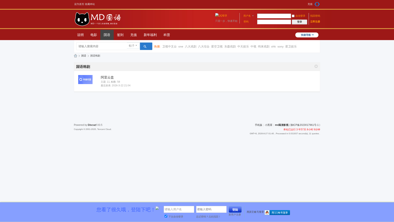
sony (280, 46)
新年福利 (150, 35)
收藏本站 (90, 4)
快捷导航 (306, 35)
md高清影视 (75, 56)
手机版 (258, 125)
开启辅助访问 (306, 3)
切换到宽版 (317, 4)
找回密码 (315, 15)
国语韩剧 (83, 67)
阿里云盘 (107, 77)
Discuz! (92, 125)
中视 (253, 46)
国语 (107, 35)
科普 (167, 35)
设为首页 (79, 4)
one (180, 46)
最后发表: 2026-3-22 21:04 (116, 85)
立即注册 (315, 21)
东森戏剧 (230, 46)
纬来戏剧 (263, 46)
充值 (310, 4)
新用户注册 (235, 214)
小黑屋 (268, 125)
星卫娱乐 (291, 46)
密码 (246, 21)
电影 (93, 35)
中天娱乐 (243, 46)
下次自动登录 (175, 216)
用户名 (247, 15)
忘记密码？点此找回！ (208, 216)
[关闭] (389, 207)
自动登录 (300, 15)
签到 (120, 35)
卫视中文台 (169, 46)
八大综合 (204, 46)
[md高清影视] (98, 25)
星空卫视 (217, 46)
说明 (80, 35)
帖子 (132, 45)
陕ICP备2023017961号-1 (305, 125)
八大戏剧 (190, 46)
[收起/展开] (316, 66)
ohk (273, 46)
